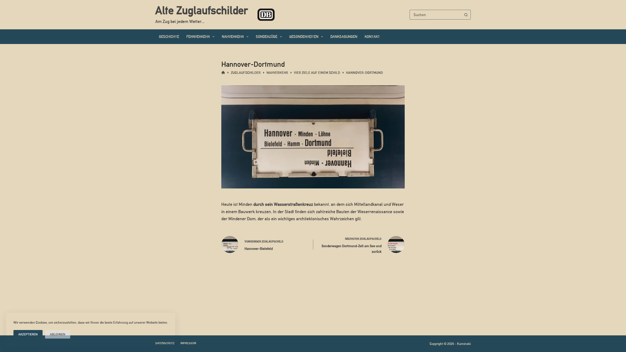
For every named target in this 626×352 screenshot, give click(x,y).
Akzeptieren (28, 334)
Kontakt (372, 36)
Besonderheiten (303, 36)
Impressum (188, 343)
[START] (223, 73)
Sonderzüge (266, 36)
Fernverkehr (198, 36)
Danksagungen (343, 36)
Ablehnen (57, 334)
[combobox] (435, 15)
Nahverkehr (233, 36)
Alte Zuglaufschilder (201, 10)
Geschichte (169, 36)
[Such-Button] (465, 14)
